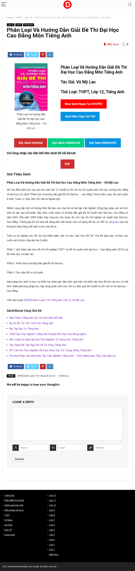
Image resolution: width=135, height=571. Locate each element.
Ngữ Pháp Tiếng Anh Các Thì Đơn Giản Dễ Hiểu (36, 317)
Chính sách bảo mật (13, 505)
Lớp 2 (52, 544)
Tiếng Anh (28, 25)
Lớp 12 (28, 17)
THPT (19, 17)
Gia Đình (8, 525)
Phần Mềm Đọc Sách (14, 500)
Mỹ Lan (31, 128)
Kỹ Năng (8, 520)
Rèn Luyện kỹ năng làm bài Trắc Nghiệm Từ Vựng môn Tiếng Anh (46, 339)
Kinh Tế (8, 530)
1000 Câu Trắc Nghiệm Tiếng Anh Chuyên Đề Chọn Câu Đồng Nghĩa (47, 334)
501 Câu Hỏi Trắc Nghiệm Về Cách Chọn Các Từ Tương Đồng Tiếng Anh (50, 350)
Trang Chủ (9, 495)
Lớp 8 (52, 515)
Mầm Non (53, 554)
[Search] (130, 4)
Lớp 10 (52, 505)
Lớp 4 (52, 535)
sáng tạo (114, 222)
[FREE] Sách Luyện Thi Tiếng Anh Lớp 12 (47, 300)
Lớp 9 (52, 510)
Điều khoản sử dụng (14, 510)
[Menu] (4, 4)
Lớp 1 (52, 549)
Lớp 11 (52, 500)
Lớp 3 (52, 539)
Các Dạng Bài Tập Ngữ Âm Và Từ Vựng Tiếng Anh (37, 345)
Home (10, 17)
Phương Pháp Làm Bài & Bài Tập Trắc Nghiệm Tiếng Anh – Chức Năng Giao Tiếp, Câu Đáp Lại (62, 355)
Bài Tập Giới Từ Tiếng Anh (24, 328)
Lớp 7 (52, 520)
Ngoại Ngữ (9, 535)
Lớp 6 (52, 525)
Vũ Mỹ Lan (78, 300)
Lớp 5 (52, 530)
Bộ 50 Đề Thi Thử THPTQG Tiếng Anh (31, 323)
